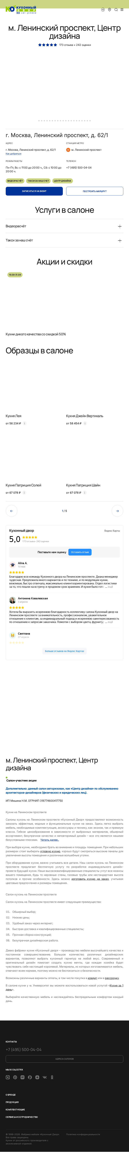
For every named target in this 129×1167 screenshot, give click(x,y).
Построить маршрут (94, 191)
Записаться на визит (34, 191)
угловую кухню (50, 851)
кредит (92, 978)
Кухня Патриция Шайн (83, 485)
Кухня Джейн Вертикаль (84, 416)
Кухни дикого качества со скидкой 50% (36, 334)
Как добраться (13, 153)
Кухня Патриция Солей (23, 485)
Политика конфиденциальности (83, 1134)
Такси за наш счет (38, 180)
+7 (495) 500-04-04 (23, 1049)
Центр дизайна (62, 180)
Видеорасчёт (15, 180)
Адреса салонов (64, 1058)
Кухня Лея (13, 416)
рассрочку (112, 978)
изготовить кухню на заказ (90, 879)
